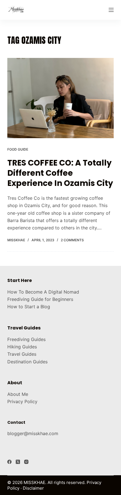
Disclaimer (33, 488)
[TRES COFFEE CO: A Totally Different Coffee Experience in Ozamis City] (60, 98)
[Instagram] (26, 462)
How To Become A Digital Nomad (43, 292)
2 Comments (72, 240)
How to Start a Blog (28, 306)
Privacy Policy (22, 401)
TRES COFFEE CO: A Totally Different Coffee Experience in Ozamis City (60, 173)
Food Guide (17, 149)
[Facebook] (9, 462)
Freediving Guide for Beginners (40, 299)
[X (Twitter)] (18, 462)
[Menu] (111, 9)
